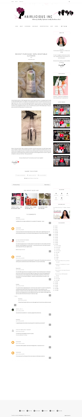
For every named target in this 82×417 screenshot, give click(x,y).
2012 (55, 283)
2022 (55, 230)
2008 (55, 290)
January (56, 280)
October (56, 249)
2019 (55, 235)
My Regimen (27, 26)
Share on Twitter (32, 175)
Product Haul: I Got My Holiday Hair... (16, 208)
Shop (51, 26)
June (56, 255)
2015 (55, 242)
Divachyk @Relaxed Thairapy (23, 329)
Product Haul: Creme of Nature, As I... (30, 208)
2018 (55, 237)
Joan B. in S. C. (19, 308)
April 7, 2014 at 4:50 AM (20, 285)
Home (12, 1)
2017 (55, 239)
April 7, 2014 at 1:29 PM (20, 310)
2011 (55, 285)
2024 (55, 227)
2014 (55, 244)
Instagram (61, 195)
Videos (56, 26)
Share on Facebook (21, 175)
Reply (50, 251)
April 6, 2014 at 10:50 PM (20, 258)
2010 (55, 286)
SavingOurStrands (21, 249)
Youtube (61, 199)
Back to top (67, 415)
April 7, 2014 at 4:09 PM (20, 320)
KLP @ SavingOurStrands (22, 239)
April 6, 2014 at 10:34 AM (20, 219)
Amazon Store (56, 195)
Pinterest (56, 199)
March (56, 276)
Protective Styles (44, 26)
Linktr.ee (21, 1)
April (56, 258)
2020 (55, 234)
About (16, 1)
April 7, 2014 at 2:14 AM (20, 269)
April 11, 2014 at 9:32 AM (20, 343)
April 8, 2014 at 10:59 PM (20, 331)
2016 (55, 240)
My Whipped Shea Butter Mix (43, 208)
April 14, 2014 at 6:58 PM (20, 354)
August (56, 252)
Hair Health (35, 26)
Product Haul (36, 178)
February (57, 278)
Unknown (18, 227)
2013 (55, 281)
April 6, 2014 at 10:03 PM (20, 241)
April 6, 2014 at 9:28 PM (20, 229)
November (57, 247)
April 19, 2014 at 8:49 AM (22, 300)
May (56, 257)
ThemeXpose (21, 415)
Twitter (67, 195)
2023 (55, 229)
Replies (16, 296)
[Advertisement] (31, 39)
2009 (55, 288)
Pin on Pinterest (42, 175)
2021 (55, 232)
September (57, 250)
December (57, 245)
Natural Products (30, 178)
